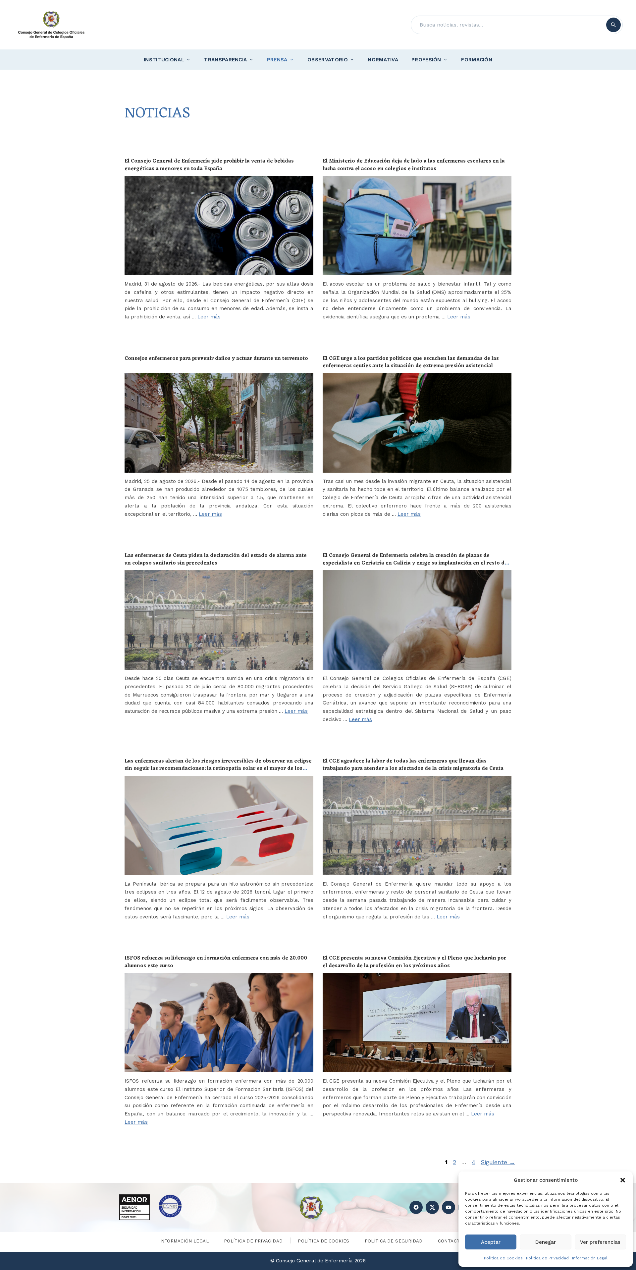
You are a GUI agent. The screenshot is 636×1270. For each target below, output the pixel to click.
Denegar (545, 1242)
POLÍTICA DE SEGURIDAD (394, 1240)
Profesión (426, 60)
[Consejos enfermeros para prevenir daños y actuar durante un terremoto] (219, 423)
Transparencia (225, 60)
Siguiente (498, 1162)
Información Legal (590, 1258)
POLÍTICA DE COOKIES (323, 1240)
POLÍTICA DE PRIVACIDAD (253, 1240)
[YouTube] (448, 1207)
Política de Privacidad (547, 1258)
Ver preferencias (600, 1242)
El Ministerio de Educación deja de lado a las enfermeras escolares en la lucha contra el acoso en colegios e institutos (414, 165)
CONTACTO (450, 1240)
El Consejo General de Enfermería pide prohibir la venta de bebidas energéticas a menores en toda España (209, 165)
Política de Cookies (503, 1258)
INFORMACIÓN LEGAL (184, 1240)
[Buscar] (613, 25)
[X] (432, 1207)
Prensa (277, 60)
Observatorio (327, 60)
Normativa (383, 60)
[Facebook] (416, 1207)
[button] (622, 1180)
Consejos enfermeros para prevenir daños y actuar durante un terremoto (216, 358)
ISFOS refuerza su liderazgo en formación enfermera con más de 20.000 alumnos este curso (216, 962)
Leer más (209, 317)
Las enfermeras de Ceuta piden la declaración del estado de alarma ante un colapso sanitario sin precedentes (216, 559)
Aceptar (491, 1242)
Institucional (164, 60)
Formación (476, 60)
